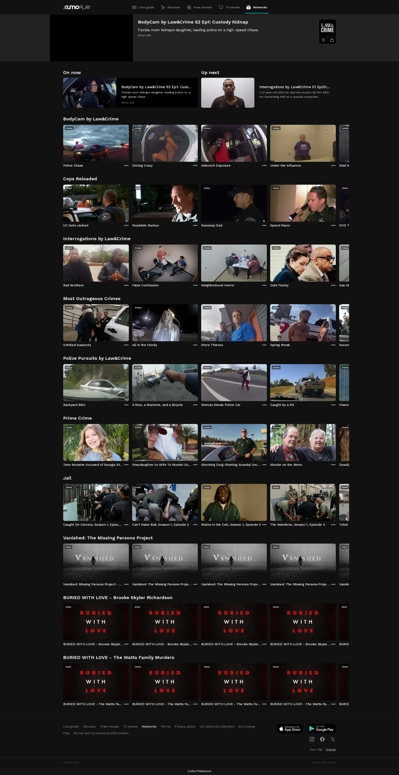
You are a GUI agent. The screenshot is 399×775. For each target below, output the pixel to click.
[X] (333, 739)
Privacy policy (185, 726)
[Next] (336, 142)
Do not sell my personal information (101, 733)
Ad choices (246, 726)
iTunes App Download (290, 729)
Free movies (203, 7)
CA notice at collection (217, 726)
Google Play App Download (321, 729)
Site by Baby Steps (324, 762)
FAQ (66, 733)
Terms (165, 726)
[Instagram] (312, 739)
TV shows (232, 7)
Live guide (146, 7)
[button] (130, 93)
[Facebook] (322, 739)
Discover (173, 7)
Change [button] (331, 749)
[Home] (76, 7)
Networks (260, 7)
